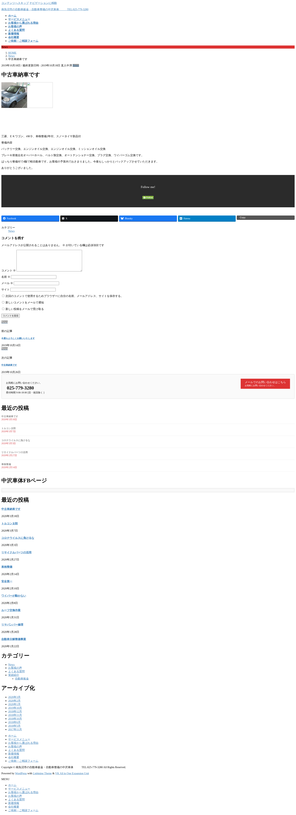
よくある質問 (16, 671)
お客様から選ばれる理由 (23, 742)
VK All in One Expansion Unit (72, 773)
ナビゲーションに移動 (43, 3)
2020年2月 (14, 700)
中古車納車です (9, 365)
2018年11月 (15, 715)
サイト (5, 289)
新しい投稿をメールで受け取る (24, 309)
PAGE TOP (286, 787)
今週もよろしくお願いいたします (18, 338)
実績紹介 (13, 675)
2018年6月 (14, 722)
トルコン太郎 (8, 428)
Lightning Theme (42, 773)
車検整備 (6, 464)
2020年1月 (14, 704)
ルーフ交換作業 (11, 610)
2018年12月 (15, 711)
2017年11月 (15, 729)
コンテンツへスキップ (15, 3)
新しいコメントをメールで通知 (24, 302)
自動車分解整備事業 (13, 639)
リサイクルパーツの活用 (14, 452)
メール (7, 283)
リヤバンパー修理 (12, 624)
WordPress (21, 773)
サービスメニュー (19, 739)
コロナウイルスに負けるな (15, 440)
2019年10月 (15, 707)
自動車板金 (22, 678)
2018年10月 (15, 718)
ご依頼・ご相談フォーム (23, 760)
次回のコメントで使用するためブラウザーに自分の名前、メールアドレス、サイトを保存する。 (64, 296)
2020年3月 (14, 697)
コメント (8, 270)
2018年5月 (14, 725)
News (76, 65)
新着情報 (13, 753)
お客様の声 (15, 667)
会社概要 (13, 757)
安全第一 (6, 581)
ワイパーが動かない (13, 595)
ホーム (12, 735)
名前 (5, 276)
